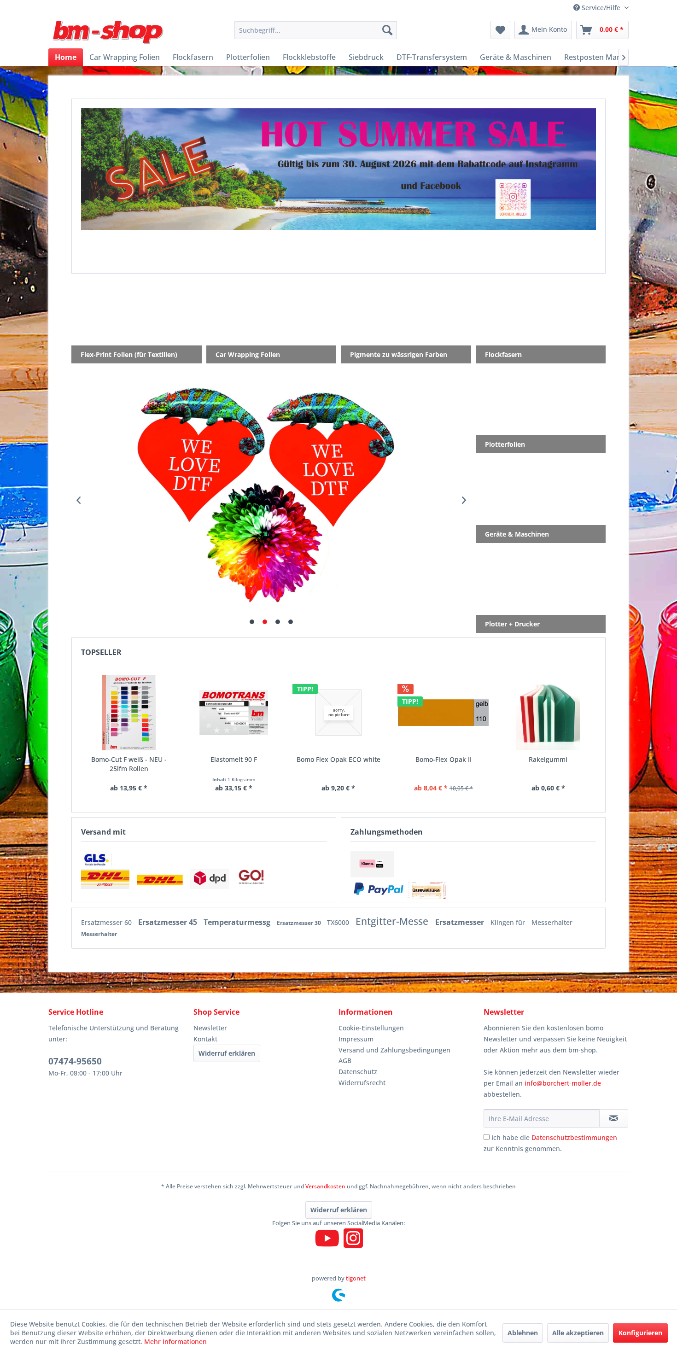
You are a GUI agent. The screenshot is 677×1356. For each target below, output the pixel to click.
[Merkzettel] (500, 30)
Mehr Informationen (175, 1341)
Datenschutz (357, 1071)
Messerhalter (551, 922)
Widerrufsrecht (361, 1082)
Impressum (356, 1039)
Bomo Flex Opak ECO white (338, 759)
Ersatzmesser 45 (168, 922)
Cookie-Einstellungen (371, 1027)
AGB (344, 1060)
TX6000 (339, 922)
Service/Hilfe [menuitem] (601, 7)
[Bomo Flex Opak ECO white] (338, 712)
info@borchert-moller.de (563, 1083)
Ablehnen (523, 1332)
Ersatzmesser (460, 922)
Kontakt (205, 1039)
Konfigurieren (640, 1332)
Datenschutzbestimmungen (574, 1137)
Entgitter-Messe (393, 921)
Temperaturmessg (238, 922)
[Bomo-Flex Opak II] (443, 712)
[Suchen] (387, 30)
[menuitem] (315, 30)
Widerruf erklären (226, 1053)
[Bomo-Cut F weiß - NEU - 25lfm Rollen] (129, 712)
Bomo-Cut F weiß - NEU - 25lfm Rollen (129, 764)
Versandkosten (325, 1186)
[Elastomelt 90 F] (234, 712)
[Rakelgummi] (548, 712)
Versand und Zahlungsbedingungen (394, 1050)
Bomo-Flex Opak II (443, 759)
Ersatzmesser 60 (107, 922)
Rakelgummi (548, 759)
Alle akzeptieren (578, 1332)
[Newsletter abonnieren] (613, 1118)
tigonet (356, 1278)
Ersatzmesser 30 (299, 923)
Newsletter (210, 1027)
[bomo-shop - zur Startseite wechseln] (109, 32)
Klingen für (508, 922)
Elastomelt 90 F (233, 759)
